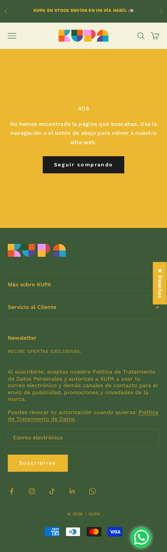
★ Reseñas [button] (160, 283)
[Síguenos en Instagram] (32, 491)
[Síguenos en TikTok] (52, 491)
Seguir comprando (83, 165)
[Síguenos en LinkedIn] (72, 491)
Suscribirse (38, 463)
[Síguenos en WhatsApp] (92, 491)
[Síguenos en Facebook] (12, 491)
